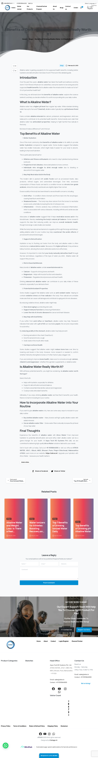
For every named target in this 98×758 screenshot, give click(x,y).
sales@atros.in (59, 680)
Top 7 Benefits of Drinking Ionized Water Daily (60, 527)
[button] (5, 745)
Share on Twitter (59, 471)
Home (24, 39)
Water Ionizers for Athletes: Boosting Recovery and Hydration (37, 527)
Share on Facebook (41, 471)
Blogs (31, 39)
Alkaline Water (25, 462)
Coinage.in (53, 740)
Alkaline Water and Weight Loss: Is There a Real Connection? (14, 527)
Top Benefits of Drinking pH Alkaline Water (83, 528)
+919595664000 (21, 3)
